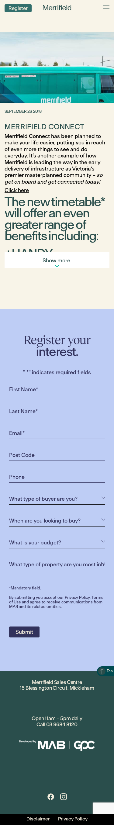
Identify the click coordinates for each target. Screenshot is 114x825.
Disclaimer (38, 819)
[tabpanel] (57, 67)
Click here (17, 190)
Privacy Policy (77, 597)
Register (18, 8)
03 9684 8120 (62, 724)
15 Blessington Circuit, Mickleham (57, 688)
